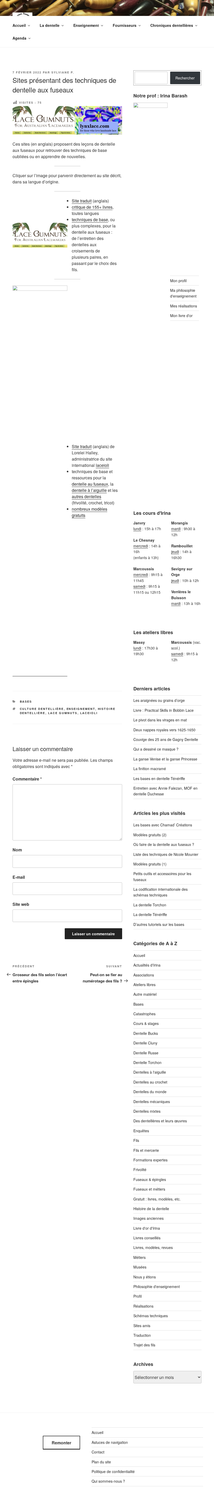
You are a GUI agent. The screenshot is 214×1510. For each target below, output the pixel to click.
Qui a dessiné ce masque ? (156, 749)
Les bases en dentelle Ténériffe (159, 778)
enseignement (81, 709)
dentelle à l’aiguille (89, 490)
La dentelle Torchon (149, 904)
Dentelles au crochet (150, 1082)
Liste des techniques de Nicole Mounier (165, 854)
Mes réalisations (183, 305)
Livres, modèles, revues (153, 1247)
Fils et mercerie (146, 1150)
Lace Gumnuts (63, 713)
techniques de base (90, 219)
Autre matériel (145, 994)
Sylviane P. (62, 72)
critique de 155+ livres (92, 207)
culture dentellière (42, 709)
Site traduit (82, 201)
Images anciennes (148, 1218)
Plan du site (101, 1461)
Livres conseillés (146, 1237)
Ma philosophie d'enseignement (183, 293)
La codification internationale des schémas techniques (160, 892)
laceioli (102, 465)
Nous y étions (144, 1276)
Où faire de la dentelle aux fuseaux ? (163, 844)
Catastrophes (144, 1013)
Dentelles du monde (150, 1091)
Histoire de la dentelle (151, 1208)
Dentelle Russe (145, 1052)
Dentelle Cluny (145, 1042)
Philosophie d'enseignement (156, 1286)
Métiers (139, 1257)
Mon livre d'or (181, 315)
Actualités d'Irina (146, 965)
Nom (17, 850)
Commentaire (27, 779)
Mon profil (178, 280)
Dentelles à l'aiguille (149, 1072)
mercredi (140, 545)
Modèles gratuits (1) (150, 864)
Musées (139, 1267)
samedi (139, 586)
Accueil (19, 25)
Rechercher (185, 78)
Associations (143, 974)
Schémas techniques (150, 1315)
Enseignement (86, 25)
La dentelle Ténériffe (150, 914)
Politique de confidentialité (113, 1471)
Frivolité (139, 1169)
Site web (21, 904)
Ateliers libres (144, 984)
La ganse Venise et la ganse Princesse (165, 759)
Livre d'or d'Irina (146, 1228)
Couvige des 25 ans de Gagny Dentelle (165, 739)
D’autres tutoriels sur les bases (158, 924)
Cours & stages (146, 1023)
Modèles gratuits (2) (150, 834)
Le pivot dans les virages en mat (160, 719)
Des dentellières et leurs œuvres (160, 1120)
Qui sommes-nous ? (108, 1481)
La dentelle (50, 25)
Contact (98, 1452)
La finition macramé (149, 768)
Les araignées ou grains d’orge (159, 700)
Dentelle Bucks (145, 1033)
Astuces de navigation (110, 1442)
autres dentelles (86, 496)
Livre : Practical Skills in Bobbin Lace (163, 710)
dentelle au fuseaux (90, 484)
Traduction (142, 1335)
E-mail (19, 877)
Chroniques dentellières (171, 25)
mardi (176, 528)
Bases (26, 701)
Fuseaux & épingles (149, 1179)
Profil (137, 1296)
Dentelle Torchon (147, 1062)
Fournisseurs (124, 25)
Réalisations (143, 1306)
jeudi (175, 551)
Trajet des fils (144, 1344)
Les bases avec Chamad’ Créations (162, 824)
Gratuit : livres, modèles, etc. (157, 1199)
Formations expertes (150, 1159)
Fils (136, 1140)
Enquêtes (141, 1130)
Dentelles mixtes (146, 1111)
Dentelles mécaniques (151, 1101)
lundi (137, 528)
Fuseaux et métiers (149, 1189)
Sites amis (141, 1325)
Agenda (19, 38)
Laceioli (89, 713)
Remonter (61, 1443)
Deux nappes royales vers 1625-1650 (164, 729)
